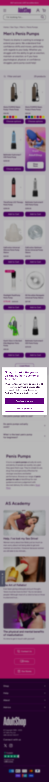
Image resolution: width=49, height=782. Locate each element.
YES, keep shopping (24, 401)
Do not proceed (24, 408)
